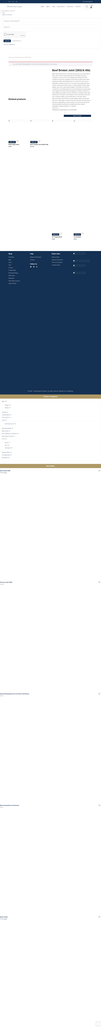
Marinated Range (13, 273)
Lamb (10, 262)
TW (9, 1)
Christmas (11, 257)
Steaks (7, 407)
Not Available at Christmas (9, 433)
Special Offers (12, 283)
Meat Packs (12, 275)
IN (13, 1)
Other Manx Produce (14, 281)
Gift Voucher (5, 417)
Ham (6, 445)
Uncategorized (6, 455)
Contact (32, 259)
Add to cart (77, 115)
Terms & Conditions (57, 262)
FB (16, 1)
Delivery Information (35, 257)
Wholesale (11, 278)
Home (10, 57)
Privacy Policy (56, 257)
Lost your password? (9, 44)
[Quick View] (17, 142)
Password (7, 27)
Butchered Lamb (9, 424)
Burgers (7, 405)
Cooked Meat (12, 270)
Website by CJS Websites (66, 391)
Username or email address (12, 21)
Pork (10, 265)
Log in (7, 41)
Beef (14, 57)
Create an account (7, 14)
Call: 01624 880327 (87, 1)
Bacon (6, 442)
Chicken (11, 267)
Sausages (7, 448)
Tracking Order (56, 265)
